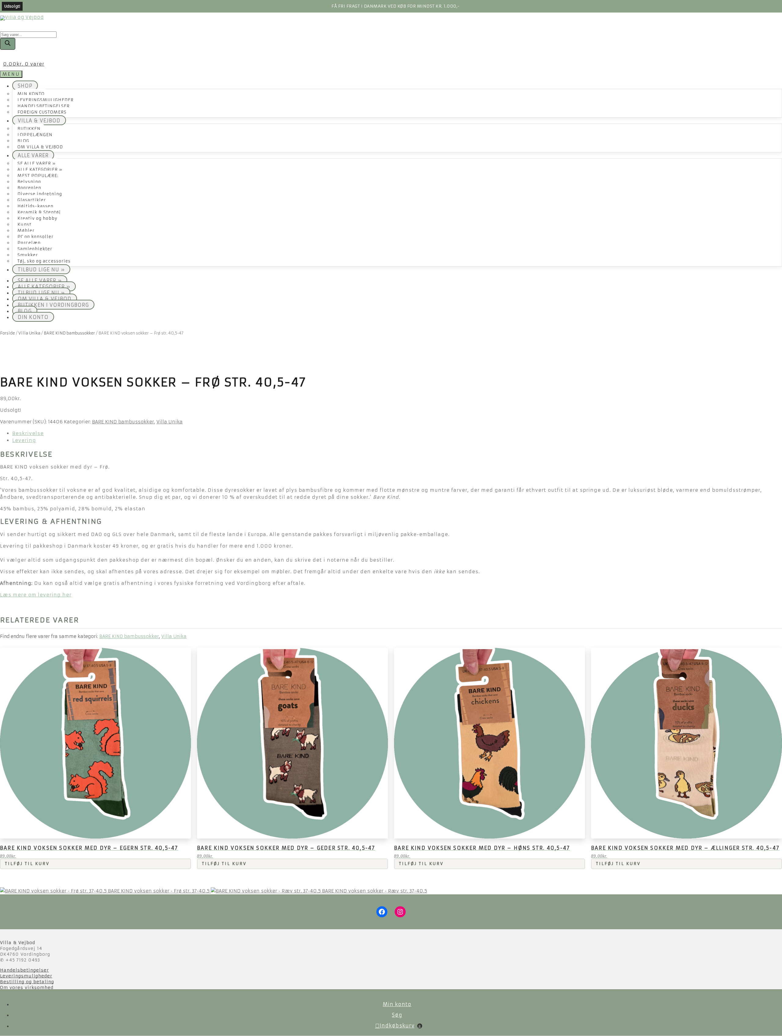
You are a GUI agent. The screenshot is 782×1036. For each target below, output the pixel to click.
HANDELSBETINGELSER (43, 106)
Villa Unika (29, 333)
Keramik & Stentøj (39, 212)
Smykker (27, 255)
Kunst (24, 224)
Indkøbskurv (400, 1026)
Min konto (397, 1004)
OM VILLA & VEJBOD (40, 147)
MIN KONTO (31, 93)
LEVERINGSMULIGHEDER (45, 100)
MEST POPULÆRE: (37, 175)
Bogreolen (29, 187)
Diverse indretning (39, 194)
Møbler (26, 230)
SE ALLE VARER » (36, 163)
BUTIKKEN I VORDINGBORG (53, 305)
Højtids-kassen (35, 206)
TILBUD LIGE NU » (41, 269)
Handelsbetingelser (24, 970)
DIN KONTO (33, 317)
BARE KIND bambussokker (69, 333)
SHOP (25, 86)
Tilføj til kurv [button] (27, 863)
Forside (7, 333)
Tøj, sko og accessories (44, 261)
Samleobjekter (34, 249)
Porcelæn (29, 242)
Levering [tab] (24, 440)
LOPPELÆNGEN (35, 134)
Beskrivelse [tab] (28, 433)
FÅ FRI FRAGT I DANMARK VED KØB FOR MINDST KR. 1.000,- (395, 6)
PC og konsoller (35, 236)
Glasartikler (31, 200)
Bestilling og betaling (27, 981)
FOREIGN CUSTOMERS (42, 112)
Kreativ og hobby (37, 218)
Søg (397, 1015)
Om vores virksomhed (26, 987)
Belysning (29, 181)
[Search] (7, 44)
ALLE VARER (33, 155)
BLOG (23, 140)
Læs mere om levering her (35, 595)
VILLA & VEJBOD (39, 121)
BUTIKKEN (29, 128)
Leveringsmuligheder (26, 976)
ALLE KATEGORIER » (39, 169)
